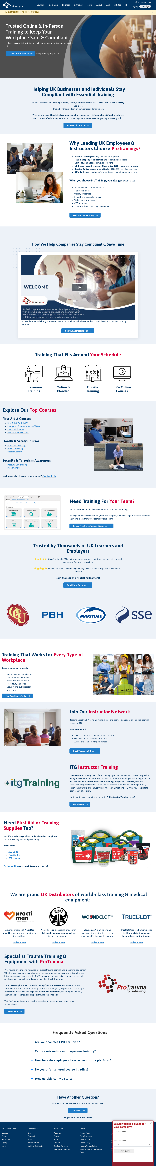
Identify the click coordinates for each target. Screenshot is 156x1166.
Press (56, 1140)
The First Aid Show (61, 1146)
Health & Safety (14, 451)
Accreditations (33, 1143)
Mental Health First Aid (18, 432)
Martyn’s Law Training (17, 465)
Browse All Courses (76, 125)
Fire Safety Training (16, 445)
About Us (57, 1133)
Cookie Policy (85, 1143)
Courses (40, 5)
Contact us (76, 1110)
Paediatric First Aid (15, 429)
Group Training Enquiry (46, 53)
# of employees (120, 1140)
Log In (4, 1146)
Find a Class (53, 5)
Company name (120, 1131)
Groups (4, 1136)
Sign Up (135, 7)
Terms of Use (85, 1140)
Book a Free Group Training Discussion (90, 526)
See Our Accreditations (76, 331)
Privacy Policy (85, 1133)
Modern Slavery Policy (88, 1146)
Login (143, 6)
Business (66, 5)
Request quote (124, 1151)
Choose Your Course (19, 53)
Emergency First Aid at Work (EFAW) (23, 426)
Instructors (78, 5)
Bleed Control (13, 468)
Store (90, 5)
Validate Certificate (35, 1146)
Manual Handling (15, 448)
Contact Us (32, 1136)
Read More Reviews (76, 585)
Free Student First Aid (62, 1149)
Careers (57, 1143)
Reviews (57, 1136)
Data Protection (86, 1136)
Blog (108, 5)
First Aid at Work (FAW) (17, 423)
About (99, 5)
